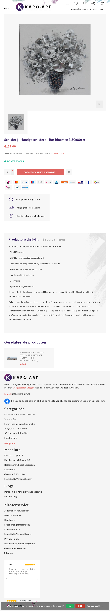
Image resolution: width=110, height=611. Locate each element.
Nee (80, 606)
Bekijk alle (9, 443)
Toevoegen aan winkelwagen (40, 172)
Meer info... (59, 153)
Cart (102, 9)
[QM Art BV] (33, 6)
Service (85, 9)
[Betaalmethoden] (8, 182)
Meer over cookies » (95, 606)
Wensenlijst (76, 9)
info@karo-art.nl (21, 393)
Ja (70, 606)
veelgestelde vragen (24, 387)
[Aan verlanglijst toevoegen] (69, 172)
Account (93, 9)
